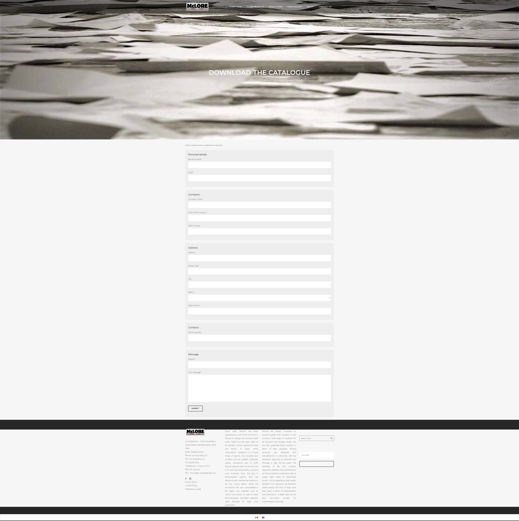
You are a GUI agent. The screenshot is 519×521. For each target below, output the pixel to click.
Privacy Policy (191, 482)
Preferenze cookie (193, 489)
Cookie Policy (191, 486)
